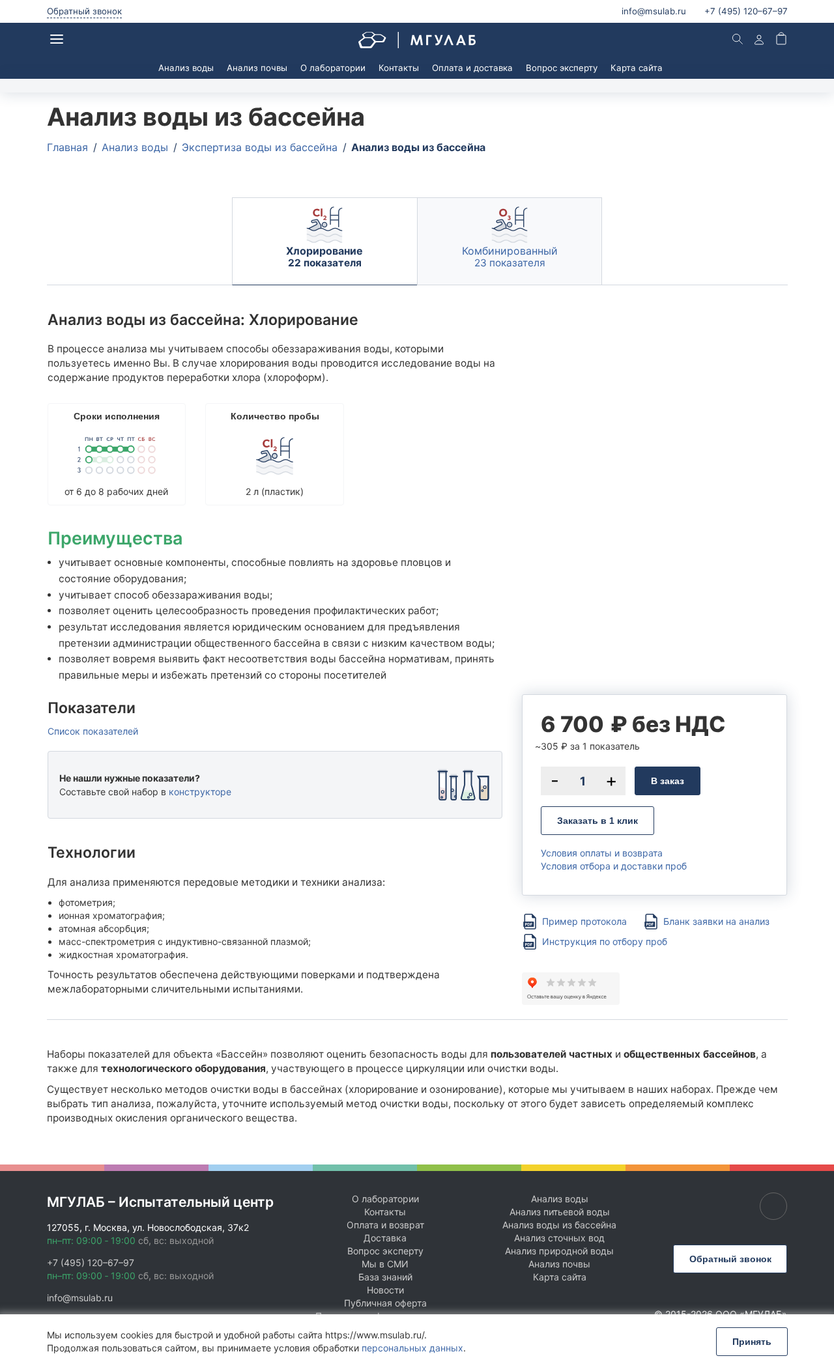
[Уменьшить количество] (555, 781)
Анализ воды (186, 68)
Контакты (399, 68)
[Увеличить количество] (611, 781)
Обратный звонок (84, 11)
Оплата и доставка (472, 68)
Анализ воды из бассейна (559, 1224)
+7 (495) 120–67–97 (90, 1262)
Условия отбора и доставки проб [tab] (614, 866)
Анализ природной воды (559, 1250)
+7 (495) (746, 11)
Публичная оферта (385, 1302)
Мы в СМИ (385, 1263)
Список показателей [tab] (93, 731)
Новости (385, 1289)
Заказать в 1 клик (597, 820)
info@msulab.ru (654, 11)
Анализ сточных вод (559, 1237)
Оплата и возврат (385, 1224)
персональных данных (412, 1347)
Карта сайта (637, 68)
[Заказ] (781, 40)
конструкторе (200, 791)
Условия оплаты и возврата (602, 852)
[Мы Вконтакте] (773, 1206)
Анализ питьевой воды (560, 1211)
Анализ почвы (257, 68)
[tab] (325, 241)
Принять (751, 1341)
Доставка (385, 1237)
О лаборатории (333, 68)
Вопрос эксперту (561, 68)
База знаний (385, 1276)
